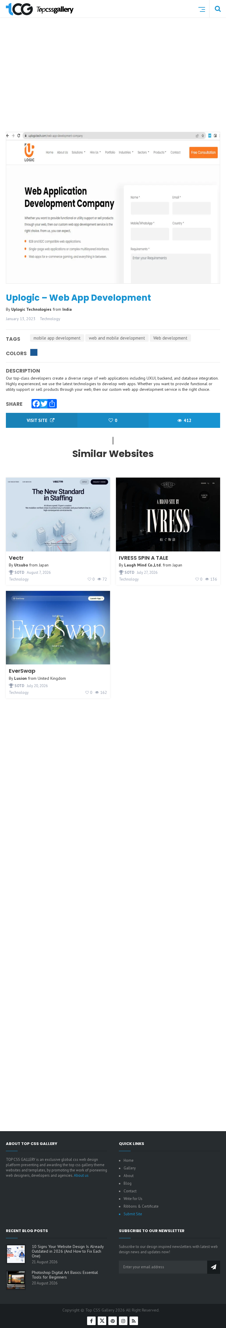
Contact (130, 1191)
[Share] (50, 402)
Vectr (16, 557)
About (129, 1175)
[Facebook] (34, 402)
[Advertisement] (116, 83)
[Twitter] (42, 402)
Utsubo (21, 565)
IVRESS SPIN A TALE (143, 557)
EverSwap (22, 670)
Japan (44, 565)
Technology (50, 318)
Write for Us (133, 1198)
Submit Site (133, 1213)
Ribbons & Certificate (141, 1206)
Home (129, 1160)
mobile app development (57, 338)
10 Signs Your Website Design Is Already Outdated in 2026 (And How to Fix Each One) (68, 1251)
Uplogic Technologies (32, 309)
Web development (170, 338)
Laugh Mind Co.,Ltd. (143, 565)
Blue (34, 352)
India (67, 309)
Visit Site (38, 420)
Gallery (130, 1168)
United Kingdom (52, 678)
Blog (128, 1183)
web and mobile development (117, 338)
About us (81, 1175)
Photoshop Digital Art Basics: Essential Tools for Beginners (65, 1274)
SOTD (19, 572)
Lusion (20, 678)
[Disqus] (113, 888)
